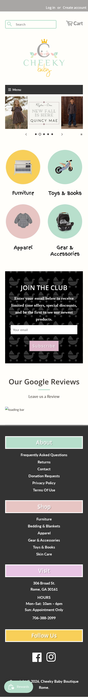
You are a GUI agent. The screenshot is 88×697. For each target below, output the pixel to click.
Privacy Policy (44, 483)
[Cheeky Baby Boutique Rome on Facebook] (37, 660)
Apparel (44, 533)
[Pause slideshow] (81, 133)
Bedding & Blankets (44, 526)
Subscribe (44, 346)
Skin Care (44, 554)
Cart (78, 23)
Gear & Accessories (44, 540)
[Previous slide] (25, 133)
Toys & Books (44, 547)
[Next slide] (62, 133)
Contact (44, 469)
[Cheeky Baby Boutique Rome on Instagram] (51, 660)
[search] (35, 24)
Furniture (44, 519)
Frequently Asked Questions (44, 455)
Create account (74, 7)
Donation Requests (44, 476)
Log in (50, 7)
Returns (44, 462)
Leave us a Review (44, 396)
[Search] (10, 24)
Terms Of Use (44, 490)
